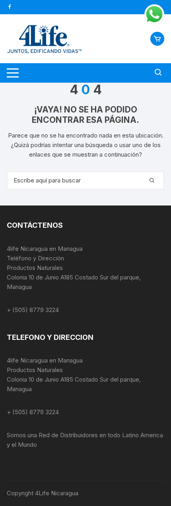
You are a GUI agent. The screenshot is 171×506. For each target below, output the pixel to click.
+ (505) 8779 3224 (33, 310)
